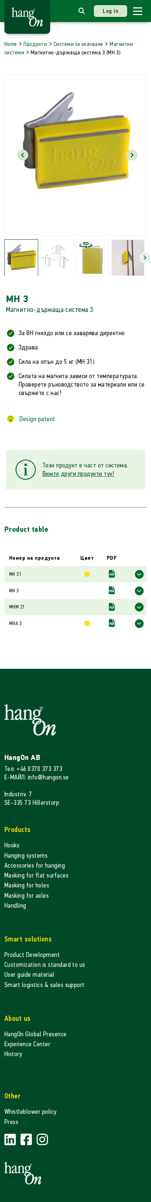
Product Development (32, 955)
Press (11, 1122)
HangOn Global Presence (35, 1034)
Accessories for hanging (34, 865)
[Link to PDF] (112, 574)
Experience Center (27, 1044)
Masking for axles (26, 895)
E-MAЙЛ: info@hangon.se (36, 777)
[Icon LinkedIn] (11, 1140)
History (13, 1054)
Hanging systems (26, 855)
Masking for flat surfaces (36, 875)
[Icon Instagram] (42, 1140)
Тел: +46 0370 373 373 (33, 769)
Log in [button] (110, 11)
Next (131, 155)
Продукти (35, 44)
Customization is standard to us (44, 965)
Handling (15, 905)
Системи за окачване (78, 44)
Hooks (11, 845)
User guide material (29, 974)
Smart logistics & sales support (44, 985)
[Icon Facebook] (27, 1140)
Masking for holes (26, 885)
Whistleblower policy (30, 1112)
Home (10, 44)
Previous (22, 155)
